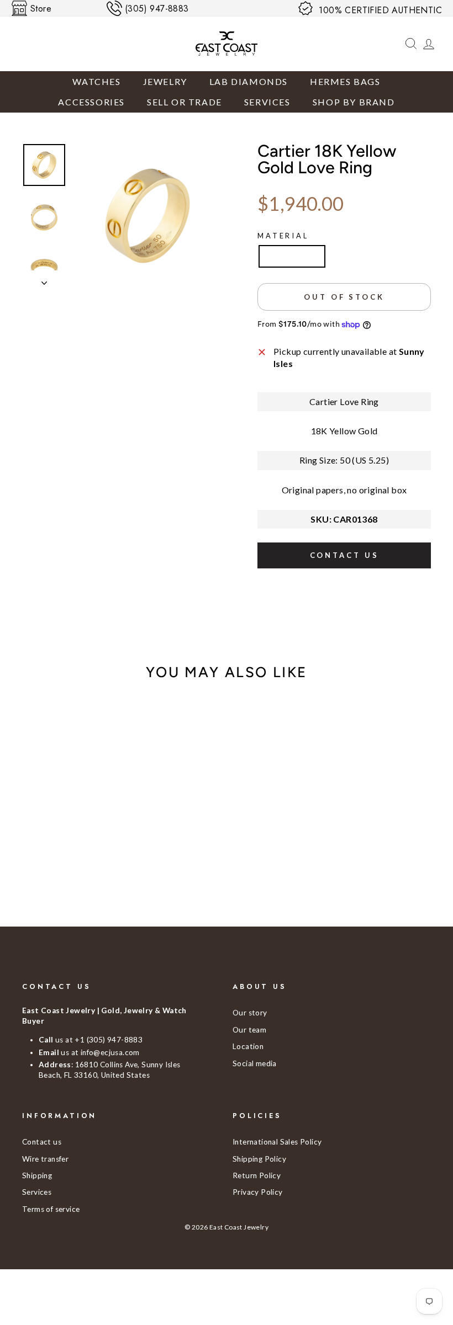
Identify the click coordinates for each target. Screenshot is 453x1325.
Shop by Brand (354, 102)
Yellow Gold (292, 256)
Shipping (37, 1175)
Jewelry (165, 81)
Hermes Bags (345, 81)
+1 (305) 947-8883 (109, 1039)
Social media (255, 1063)
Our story (250, 1012)
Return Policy (257, 1175)
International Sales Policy (277, 1141)
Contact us (344, 555)
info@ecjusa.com (110, 1052)
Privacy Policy (258, 1192)
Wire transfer (45, 1158)
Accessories (91, 102)
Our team (249, 1029)
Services (267, 102)
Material (283, 235)
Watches (96, 81)
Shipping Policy (259, 1158)
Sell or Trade (184, 102)
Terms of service (51, 1209)
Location (248, 1046)
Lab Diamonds (248, 81)
